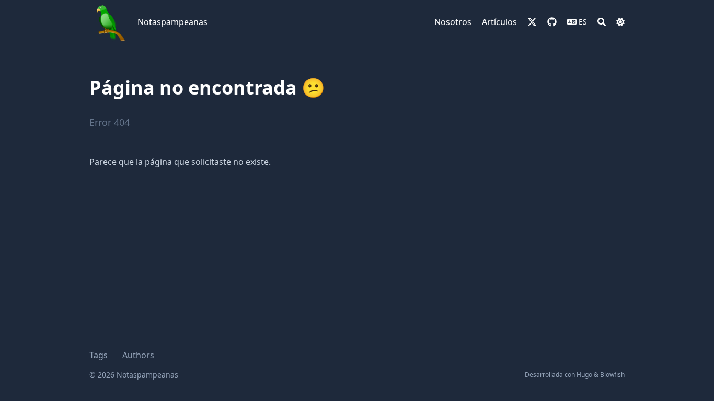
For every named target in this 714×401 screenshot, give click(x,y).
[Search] (601, 22)
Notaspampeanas (172, 22)
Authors (138, 355)
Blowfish (612, 374)
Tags (98, 355)
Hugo (584, 374)
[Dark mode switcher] (620, 22)
